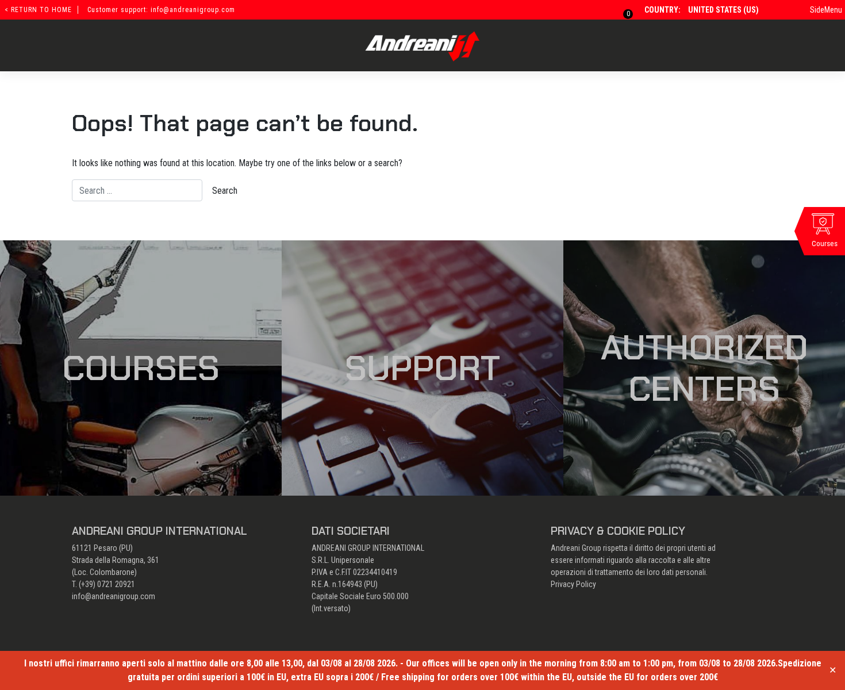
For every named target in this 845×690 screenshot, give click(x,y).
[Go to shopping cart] (621, 9)
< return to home (38, 10)
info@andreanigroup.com (113, 596)
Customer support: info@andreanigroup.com (161, 10)
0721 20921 (116, 584)
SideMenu (826, 9)
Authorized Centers (704, 368)
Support (422, 368)
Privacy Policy (573, 584)
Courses (141, 368)
